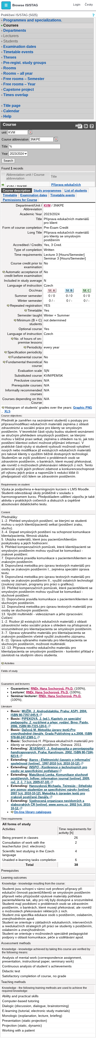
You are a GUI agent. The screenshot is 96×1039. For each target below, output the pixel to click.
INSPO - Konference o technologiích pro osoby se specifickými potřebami (49, 769)
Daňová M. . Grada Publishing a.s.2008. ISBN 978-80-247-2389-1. (51, 733)
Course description (16, 190)
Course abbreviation (15, 139)
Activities (9, 663)
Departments (14, 30)
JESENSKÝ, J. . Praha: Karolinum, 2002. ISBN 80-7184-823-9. (52, 752)
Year (5, 153)
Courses (10, 25)
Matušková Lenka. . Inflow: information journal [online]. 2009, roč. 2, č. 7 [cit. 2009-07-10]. (50, 778)
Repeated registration (26, 305)
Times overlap (15, 95)
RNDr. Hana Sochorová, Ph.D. (52, 688)
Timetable (10, 195)
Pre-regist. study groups (24, 63)
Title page (12, 106)
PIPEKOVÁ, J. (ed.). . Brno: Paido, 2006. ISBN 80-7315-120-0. (50, 722)
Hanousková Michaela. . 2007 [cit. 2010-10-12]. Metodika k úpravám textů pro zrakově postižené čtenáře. (51, 791)
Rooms (9, 68)
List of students (76, 190)
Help (7, 116)
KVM (47, 205)
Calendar (11, 111)
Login (76, 4)
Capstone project (18, 89)
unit (4, 132)
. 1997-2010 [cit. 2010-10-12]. (50, 761)
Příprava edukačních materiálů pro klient (66, 186)
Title (4, 146)
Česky (89, 4)
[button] (6, 5)
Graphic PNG (82, 407)
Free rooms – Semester (23, 79)
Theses (9, 57)
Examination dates (19, 47)
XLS (7, 411)
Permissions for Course (20, 200)
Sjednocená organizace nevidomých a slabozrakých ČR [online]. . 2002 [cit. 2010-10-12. (51, 804)
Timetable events (18, 52)
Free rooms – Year (19, 84)
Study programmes (47, 190)
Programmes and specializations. (32, 20)
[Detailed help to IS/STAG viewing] (91, 126)
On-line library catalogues (32, 812)
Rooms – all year (18, 73)
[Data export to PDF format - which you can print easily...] (78, 126)
